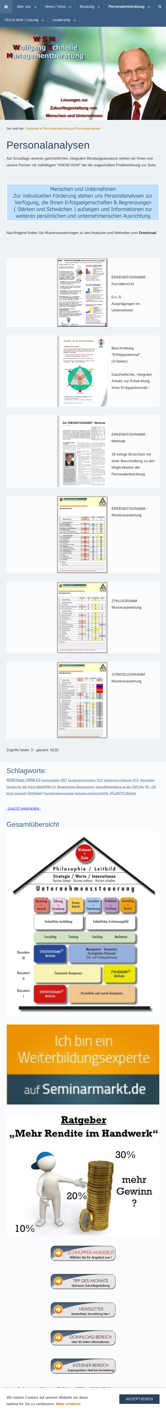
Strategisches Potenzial (117, 780)
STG (135, 780)
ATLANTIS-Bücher (123, 793)
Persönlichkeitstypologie (58, 793)
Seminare (34, 793)
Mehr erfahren (68, 1404)
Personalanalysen (87, 128)
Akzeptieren (139, 1399)
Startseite (32, 128)
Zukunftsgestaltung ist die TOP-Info (120, 787)
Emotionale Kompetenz (82, 780)
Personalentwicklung (57, 128)
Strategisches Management (75, 787)
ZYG (100, 780)
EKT (64, 780)
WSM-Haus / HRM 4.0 (23, 780)
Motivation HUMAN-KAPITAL (92, 793)
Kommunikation (51, 780)
